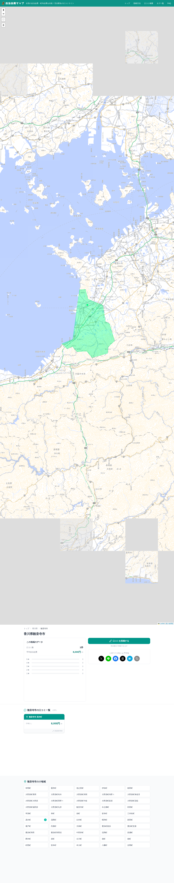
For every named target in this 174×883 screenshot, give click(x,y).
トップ (127, 3)
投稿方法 (137, 3)
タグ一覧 (160, 3)
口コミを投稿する (121, 641)
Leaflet (162, 623)
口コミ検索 (148, 3)
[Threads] (122, 658)
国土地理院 (169, 623)
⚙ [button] (3, 24)
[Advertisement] (119, 684)
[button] (87, 304)
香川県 (35, 628)
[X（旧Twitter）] (101, 658)
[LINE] (108, 658)
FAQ (169, 3)
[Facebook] (115, 658)
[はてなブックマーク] (130, 658)
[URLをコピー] (137, 658)
